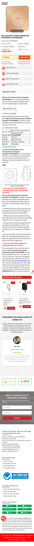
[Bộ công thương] (15, 480)
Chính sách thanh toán (9, 496)
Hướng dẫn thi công (24, 63)
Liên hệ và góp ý (6, 62)
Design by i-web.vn (20, 539)
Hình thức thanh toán (7, 63)
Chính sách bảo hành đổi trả (11, 493)
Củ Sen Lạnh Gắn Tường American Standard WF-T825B (25, 299)
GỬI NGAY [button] (17, 418)
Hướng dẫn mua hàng (24, 62)
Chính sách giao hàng (9, 491)
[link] (9, 381)
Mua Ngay (11, 308)
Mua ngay (24, 57)
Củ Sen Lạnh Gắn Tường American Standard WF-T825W (8, 299)
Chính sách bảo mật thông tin (11, 489)
